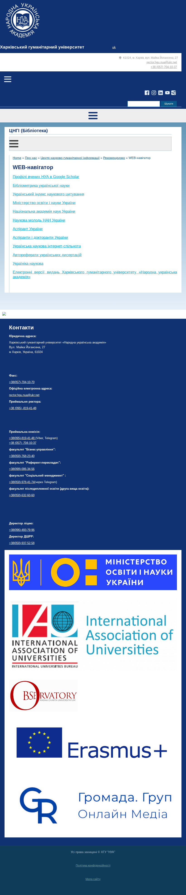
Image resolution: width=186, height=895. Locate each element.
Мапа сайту (93, 879)
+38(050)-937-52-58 (21, 543)
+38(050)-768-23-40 (21, 456)
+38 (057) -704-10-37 (22, 443)
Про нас (31, 158)
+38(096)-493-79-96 (21, 530)
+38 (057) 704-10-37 (164, 67)
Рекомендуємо (114, 158)
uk (114, 47)
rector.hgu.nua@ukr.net (162, 62)
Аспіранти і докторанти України (40, 237)
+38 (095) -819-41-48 (22, 408)
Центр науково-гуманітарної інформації (70, 158)
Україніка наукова (28, 263)
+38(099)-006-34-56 (21, 469)
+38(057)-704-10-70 (21, 382)
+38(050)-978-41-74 (21, 482)
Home (17, 158)
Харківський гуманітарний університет (42, 47)
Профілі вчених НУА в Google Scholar (46, 177)
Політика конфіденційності (93, 865)
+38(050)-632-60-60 (21, 495)
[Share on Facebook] (4, 314)
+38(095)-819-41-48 (22, 438)
